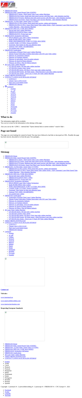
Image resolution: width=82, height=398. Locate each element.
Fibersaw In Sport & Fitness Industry (20, 206)
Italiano (11, 244)
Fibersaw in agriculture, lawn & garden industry (24, 204)
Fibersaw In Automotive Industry (19, 201)
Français (11, 240)
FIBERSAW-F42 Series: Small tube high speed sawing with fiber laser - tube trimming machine (39, 161)
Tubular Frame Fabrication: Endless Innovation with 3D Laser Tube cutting (32, 199)
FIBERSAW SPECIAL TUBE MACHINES (19, 174)
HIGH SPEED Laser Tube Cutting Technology (24, 183)
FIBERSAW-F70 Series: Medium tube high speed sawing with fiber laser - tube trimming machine (40, 163)
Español (11, 255)
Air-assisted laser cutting (16, 194)
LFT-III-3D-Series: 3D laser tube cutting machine (24, 212)
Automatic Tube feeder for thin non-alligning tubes (25, 190)
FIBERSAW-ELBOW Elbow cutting (20, 177)
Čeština (11, 237)
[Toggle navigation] (16, 7)
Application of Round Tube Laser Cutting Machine (25, 197)
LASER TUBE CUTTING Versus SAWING (23, 188)
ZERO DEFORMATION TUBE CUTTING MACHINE (27, 186)
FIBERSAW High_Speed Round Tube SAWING (20, 158)
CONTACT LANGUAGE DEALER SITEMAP (20, 222)
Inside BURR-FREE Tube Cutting (20, 185)
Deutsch (11, 239)
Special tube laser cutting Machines (20, 176)
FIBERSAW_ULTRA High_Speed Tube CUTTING (21, 167)
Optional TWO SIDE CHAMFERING (21, 192)
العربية (11, 235)
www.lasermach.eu (7, 297)
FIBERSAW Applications (13, 195)
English (11, 233)
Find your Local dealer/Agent (18, 228)
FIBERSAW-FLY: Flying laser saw (20, 179)
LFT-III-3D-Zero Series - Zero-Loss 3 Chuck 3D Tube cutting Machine (31, 219)
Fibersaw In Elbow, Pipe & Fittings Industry (23, 208)
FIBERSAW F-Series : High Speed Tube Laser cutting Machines (29, 159)
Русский (11, 253)
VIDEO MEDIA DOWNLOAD (15, 221)
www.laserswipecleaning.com (10, 304)
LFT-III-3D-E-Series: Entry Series (19, 213)
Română (11, 251)
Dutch (11, 246)
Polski (11, 248)
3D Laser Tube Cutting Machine (15, 210)
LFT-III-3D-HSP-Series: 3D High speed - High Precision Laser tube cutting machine (35, 217)
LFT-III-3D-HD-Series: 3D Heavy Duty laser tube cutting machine (30, 215)
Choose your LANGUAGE (17, 226)
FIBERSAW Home (11, 156)
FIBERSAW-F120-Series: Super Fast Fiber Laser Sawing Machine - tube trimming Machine (38, 165)
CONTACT (12, 224)
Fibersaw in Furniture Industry (18, 203)
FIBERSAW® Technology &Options (17, 181)
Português (12, 249)
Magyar (11, 242)
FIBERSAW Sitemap (15, 230)
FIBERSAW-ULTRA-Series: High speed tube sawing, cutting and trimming (33, 168)
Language (8, 231)
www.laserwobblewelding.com (10, 301)
